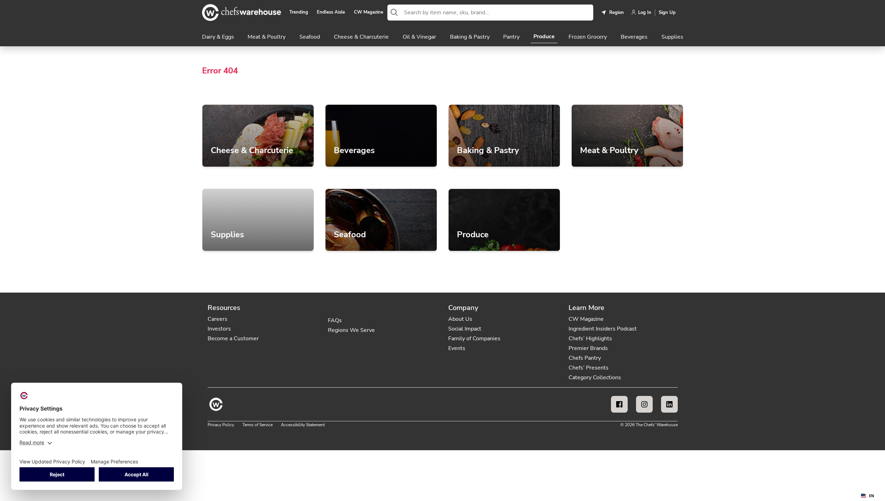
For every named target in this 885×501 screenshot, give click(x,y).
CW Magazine (368, 12)
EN (871, 496)
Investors (219, 329)
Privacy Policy (221, 425)
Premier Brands (588, 348)
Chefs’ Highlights (590, 338)
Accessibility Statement (303, 425)
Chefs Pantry (585, 358)
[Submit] (394, 13)
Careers (217, 319)
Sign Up (667, 12)
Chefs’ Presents (589, 368)
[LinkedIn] (669, 404)
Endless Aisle (331, 12)
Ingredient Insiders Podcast (603, 329)
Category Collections (595, 377)
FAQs (335, 320)
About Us (460, 319)
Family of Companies (474, 338)
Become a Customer (233, 338)
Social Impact (464, 329)
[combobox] (497, 13)
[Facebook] (619, 404)
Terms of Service (257, 425)
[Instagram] (644, 404)
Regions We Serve (351, 330)
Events (456, 348)
